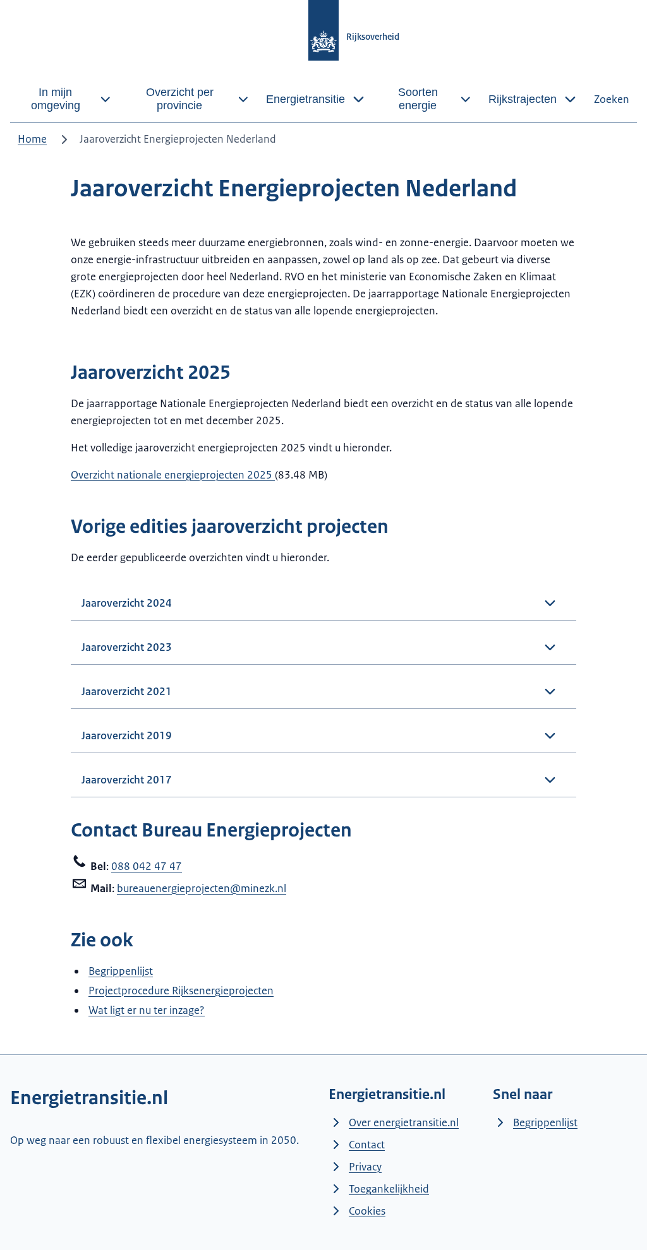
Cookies (367, 1211)
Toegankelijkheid (389, 1189)
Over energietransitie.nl (404, 1122)
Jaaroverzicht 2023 (127, 647)
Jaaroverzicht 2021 (127, 691)
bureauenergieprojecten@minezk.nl (201, 888)
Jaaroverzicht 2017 (127, 780)
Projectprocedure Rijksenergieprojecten (181, 990)
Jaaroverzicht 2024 (127, 603)
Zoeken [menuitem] (611, 99)
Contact (367, 1145)
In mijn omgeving (55, 99)
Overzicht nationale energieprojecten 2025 (173, 475)
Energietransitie (305, 99)
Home (32, 139)
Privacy (365, 1167)
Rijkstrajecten (522, 99)
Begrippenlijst (120, 971)
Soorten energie (418, 99)
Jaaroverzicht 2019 (127, 735)
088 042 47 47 (146, 866)
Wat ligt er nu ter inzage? (146, 1010)
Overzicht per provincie (180, 99)
